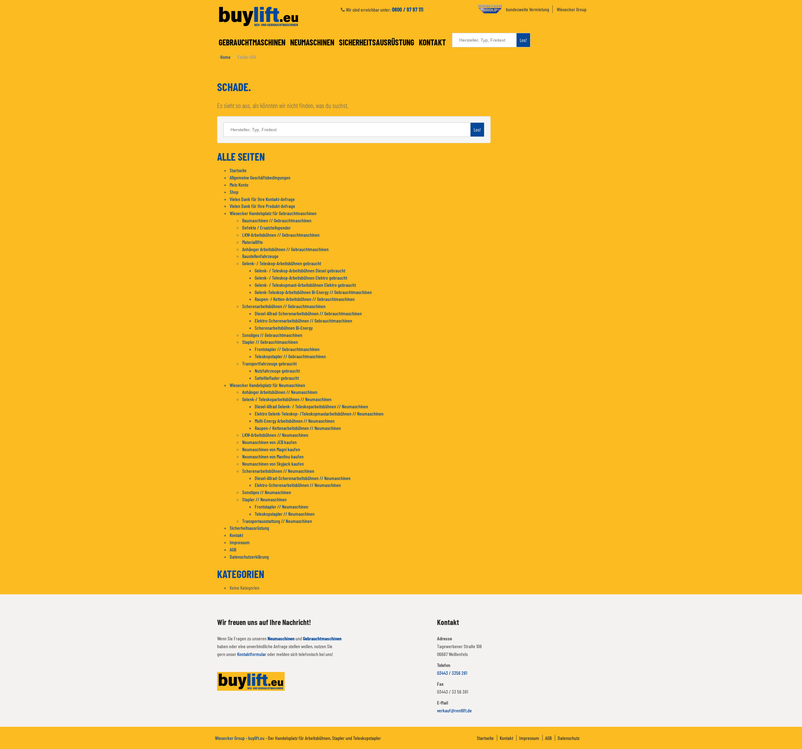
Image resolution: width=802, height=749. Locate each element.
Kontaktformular (251, 654)
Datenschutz (569, 738)
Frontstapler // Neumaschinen (281, 506)
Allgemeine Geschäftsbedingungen (260, 177)
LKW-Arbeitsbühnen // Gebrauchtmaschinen (281, 235)
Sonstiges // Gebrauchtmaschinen (272, 335)
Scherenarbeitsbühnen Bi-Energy (284, 328)
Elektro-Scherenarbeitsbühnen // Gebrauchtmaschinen (303, 320)
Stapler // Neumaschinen (264, 499)
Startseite (238, 170)
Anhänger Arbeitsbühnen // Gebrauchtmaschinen (285, 249)
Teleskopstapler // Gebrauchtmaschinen (290, 356)
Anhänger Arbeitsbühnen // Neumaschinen (279, 392)
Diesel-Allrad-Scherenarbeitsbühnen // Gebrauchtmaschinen (308, 313)
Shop (234, 192)
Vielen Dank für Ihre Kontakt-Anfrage (262, 199)
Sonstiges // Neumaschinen (266, 492)
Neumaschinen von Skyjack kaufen (273, 464)
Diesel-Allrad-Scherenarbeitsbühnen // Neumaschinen (303, 478)
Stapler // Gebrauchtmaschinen (270, 342)
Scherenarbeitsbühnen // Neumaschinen (278, 471)
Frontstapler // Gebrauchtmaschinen (287, 349)
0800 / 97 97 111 (407, 9)
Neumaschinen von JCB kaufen (269, 442)
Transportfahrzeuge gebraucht (269, 363)
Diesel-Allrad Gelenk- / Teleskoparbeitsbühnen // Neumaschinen (311, 406)
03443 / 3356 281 (452, 673)
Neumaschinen (312, 42)
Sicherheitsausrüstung (376, 42)
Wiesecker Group (571, 9)
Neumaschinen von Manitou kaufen (273, 456)
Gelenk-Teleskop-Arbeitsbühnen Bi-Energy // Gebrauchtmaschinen (313, 292)
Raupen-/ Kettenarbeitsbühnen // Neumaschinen (298, 428)
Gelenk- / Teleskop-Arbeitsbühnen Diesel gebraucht (300, 270)
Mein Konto (239, 185)
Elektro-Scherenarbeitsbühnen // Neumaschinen (298, 485)
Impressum (240, 542)
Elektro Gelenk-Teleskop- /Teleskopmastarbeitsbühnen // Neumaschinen (319, 413)
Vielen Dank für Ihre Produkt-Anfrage (262, 206)
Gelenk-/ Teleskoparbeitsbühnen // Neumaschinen (286, 399)
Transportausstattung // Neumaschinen (277, 521)
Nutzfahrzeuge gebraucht (277, 371)
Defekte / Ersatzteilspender (266, 227)
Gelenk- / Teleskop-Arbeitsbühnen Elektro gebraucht (301, 278)
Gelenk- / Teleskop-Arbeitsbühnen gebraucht (281, 263)
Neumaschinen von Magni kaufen (271, 449)
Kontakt (432, 42)
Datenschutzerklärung (249, 557)
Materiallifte (252, 242)
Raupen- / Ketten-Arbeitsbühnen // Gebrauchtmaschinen (305, 299)
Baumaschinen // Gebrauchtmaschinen (276, 220)
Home (225, 57)
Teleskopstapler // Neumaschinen (285, 514)
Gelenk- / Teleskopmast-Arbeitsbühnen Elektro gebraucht (305, 285)
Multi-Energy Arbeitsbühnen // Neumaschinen (295, 421)
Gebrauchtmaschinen (252, 42)
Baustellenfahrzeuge (260, 256)
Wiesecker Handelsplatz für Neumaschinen (267, 385)
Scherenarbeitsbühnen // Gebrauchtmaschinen (283, 306)
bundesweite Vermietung (527, 9)
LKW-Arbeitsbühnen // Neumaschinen (275, 435)
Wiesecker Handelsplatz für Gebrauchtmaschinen (273, 213)
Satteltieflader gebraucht (277, 378)
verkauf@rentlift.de (454, 710)
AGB (233, 549)
